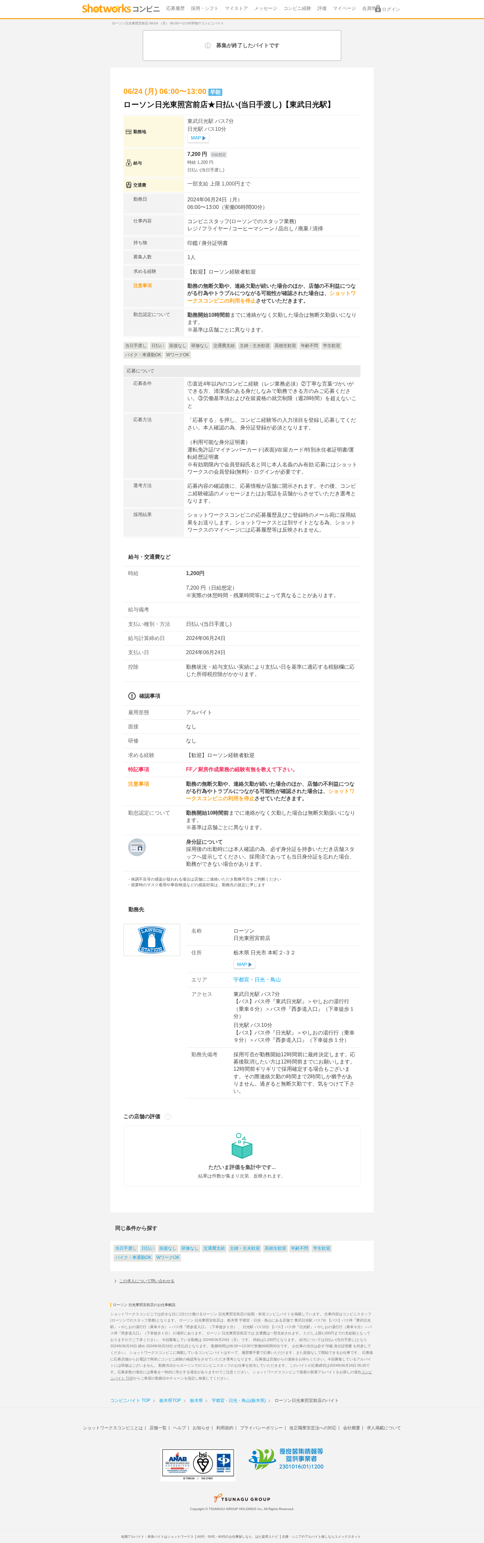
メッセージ (265, 8)
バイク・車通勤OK (133, 1257)
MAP (196, 137)
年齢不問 (299, 1248)
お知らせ (201, 1427)
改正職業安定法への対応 (312, 1427)
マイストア (236, 8)
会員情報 (371, 8)
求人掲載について (384, 1427)
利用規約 (224, 1427)
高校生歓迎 (275, 1248)
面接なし (167, 1248)
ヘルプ (179, 1427)
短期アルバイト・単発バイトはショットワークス (157, 1536)
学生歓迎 (321, 1248)
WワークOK (167, 1257)
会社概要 (351, 1427)
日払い (148, 1248)
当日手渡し (126, 1248)
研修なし (190, 1248)
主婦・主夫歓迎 (245, 1248)
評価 (322, 8)
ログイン (391, 9)
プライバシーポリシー (261, 1427)
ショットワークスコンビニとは (113, 1427)
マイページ (344, 8)
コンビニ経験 (297, 8)
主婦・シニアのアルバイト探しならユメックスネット (321, 1536)
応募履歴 (175, 8)
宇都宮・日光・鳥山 (257, 979)
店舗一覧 (158, 1427)
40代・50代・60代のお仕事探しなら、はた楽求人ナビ (237, 1536)
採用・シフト (205, 8)
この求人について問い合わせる (147, 1281)
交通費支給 (214, 1248)
